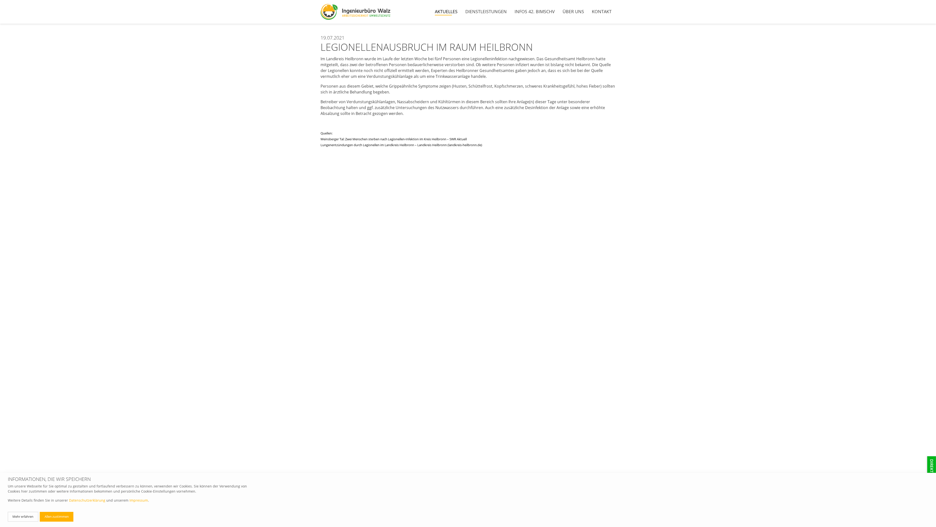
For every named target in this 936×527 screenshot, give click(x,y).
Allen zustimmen (57, 516)
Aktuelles (446, 11)
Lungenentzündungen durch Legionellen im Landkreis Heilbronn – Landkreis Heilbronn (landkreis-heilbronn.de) (401, 145)
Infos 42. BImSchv (535, 11)
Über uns (573, 11)
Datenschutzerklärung (87, 500)
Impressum (138, 500)
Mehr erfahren (22, 516)
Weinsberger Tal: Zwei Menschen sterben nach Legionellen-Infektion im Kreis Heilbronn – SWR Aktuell (394, 139)
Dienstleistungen (486, 11)
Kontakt (602, 11)
